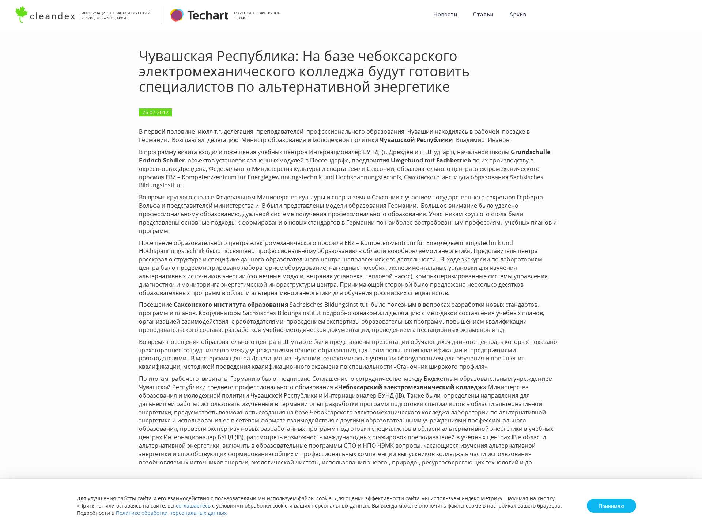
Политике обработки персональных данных (171, 512)
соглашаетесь (193, 505)
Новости (445, 14)
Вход (685, 18)
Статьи (483, 14)
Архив (517, 14)
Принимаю (611, 505)
